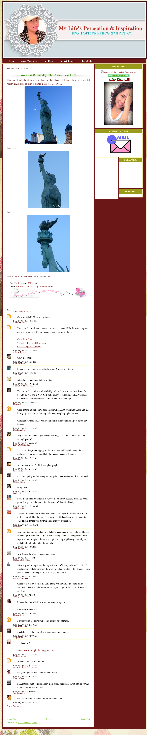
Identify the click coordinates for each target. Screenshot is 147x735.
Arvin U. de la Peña (22, 666)
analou (16, 507)
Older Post (85, 719)
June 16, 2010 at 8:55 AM (25, 480)
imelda (16, 492)
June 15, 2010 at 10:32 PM (25, 361)
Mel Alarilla (19, 559)
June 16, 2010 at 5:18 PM (24, 576)
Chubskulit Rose (21, 311)
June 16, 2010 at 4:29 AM (25, 457)
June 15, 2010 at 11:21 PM (25, 372)
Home (12, 60)
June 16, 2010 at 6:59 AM (25, 468)
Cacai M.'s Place (24, 339)
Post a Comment (14, 706)
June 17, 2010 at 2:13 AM (25, 624)
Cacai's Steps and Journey (29, 346)
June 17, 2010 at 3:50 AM (25, 635)
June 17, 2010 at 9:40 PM (24, 691)
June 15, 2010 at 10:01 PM (25, 320)
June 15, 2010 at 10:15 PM (25, 350)
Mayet (16, 637)
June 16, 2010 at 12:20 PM (25, 546)
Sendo (16, 692)
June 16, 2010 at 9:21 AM (25, 491)
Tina (15, 374)
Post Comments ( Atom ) (28, 722)
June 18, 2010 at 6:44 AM (25, 702)
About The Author (29, 60)
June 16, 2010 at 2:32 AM (25, 428)
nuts (15, 459)
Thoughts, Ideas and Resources (31, 342)
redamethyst (19, 352)
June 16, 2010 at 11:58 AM (25, 524)
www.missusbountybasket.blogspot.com (35, 650)
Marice (16, 481)
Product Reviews (67, 60)
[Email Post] (35, 283)
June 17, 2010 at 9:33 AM (25, 676)
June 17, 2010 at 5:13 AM (25, 665)
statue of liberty (46, 286)
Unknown (18, 404)
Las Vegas (20, 286)
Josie (15, 470)
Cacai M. (17, 322)
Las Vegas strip (32, 286)
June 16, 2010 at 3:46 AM (25, 443)
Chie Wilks (18, 626)
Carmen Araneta (21, 385)
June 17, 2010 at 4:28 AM (25, 654)
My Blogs (49, 60)
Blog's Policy (87, 60)
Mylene (17, 655)
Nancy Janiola (20, 596)
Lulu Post (17, 363)
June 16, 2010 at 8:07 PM (24, 613)
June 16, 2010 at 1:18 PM (24, 558)
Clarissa (17, 678)
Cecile (16, 429)
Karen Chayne (20, 444)
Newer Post (11, 719)
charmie (17, 548)
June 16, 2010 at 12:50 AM (25, 383)
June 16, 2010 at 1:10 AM (25, 402)
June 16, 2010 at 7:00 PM (24, 594)
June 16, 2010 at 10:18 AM (25, 506)
